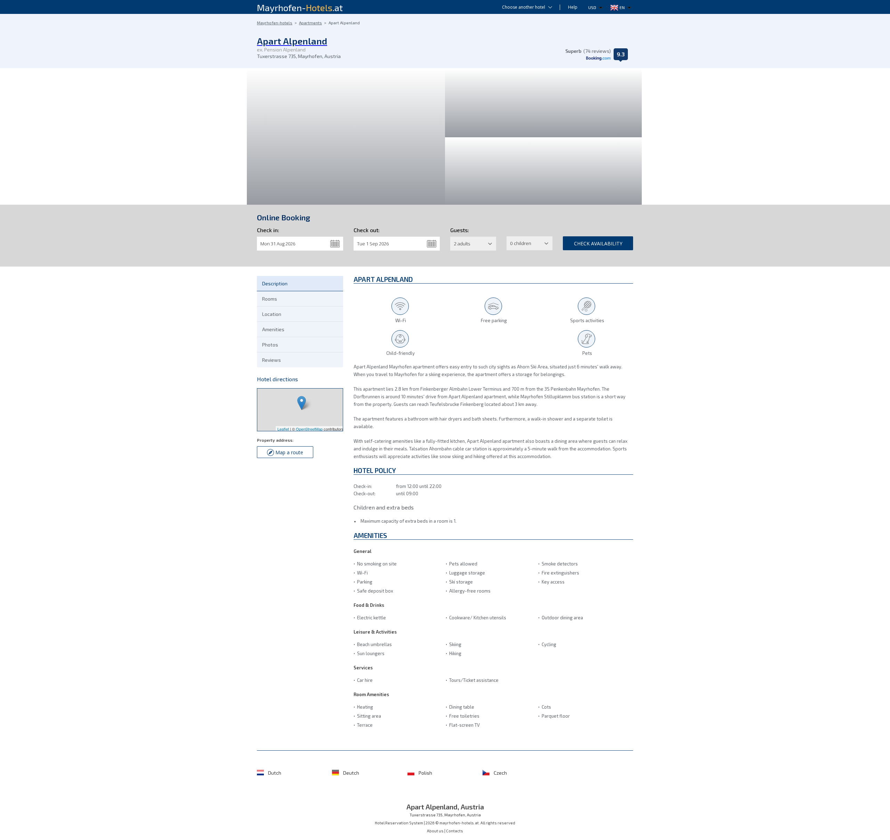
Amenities (273, 329)
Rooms (269, 299)
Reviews (271, 360)
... (335, 243)
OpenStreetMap (309, 429)
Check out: (367, 230)
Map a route (289, 452)
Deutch (351, 773)
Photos (270, 345)
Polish (425, 773)
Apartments (310, 22)
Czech (500, 773)
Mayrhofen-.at (300, 7)
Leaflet (283, 429)
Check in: (268, 230)
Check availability (598, 243)
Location (271, 314)
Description (275, 283)
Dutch (274, 773)
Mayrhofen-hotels (274, 22)
